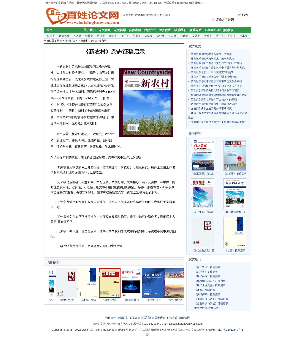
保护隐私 (165, 30)
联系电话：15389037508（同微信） (212, 30)
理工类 (243, 35)
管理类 (195, 85)
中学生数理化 (170, 299)
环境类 (101, 35)
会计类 (184, 35)
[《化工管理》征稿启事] (203, 155)
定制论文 (123, 317)
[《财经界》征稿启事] (235, 155)
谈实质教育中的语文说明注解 (220, 76)
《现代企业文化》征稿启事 (209, 285)
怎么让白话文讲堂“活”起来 (218, 72)
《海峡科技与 (126, 299)
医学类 (232, 35)
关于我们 (164, 15)
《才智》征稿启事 (235, 250)
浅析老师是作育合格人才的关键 (219, 99)
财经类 (51, 35)
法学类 (220, 35)
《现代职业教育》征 (235, 212)
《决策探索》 (105, 299)
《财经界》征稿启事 (235, 173)
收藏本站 (140, 15)
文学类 (125, 35)
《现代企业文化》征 (202, 250)
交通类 (196, 35)
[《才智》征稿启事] (83, 296)
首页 (49, 30)
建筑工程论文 (198, 113)
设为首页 (128, 15)
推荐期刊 (195, 133)
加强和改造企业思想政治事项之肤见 (221, 85)
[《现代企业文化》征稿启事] (62, 296)
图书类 (137, 35)
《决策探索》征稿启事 (207, 294)
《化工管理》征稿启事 (207, 267)
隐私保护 (184, 317)
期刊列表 (70, 40)
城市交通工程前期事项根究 (216, 108)
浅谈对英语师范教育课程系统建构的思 (225, 94)
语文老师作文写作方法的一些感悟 (222, 63)
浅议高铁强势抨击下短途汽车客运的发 (223, 122)
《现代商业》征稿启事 (207, 276)
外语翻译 (196, 94)
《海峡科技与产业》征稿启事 (211, 298)
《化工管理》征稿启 (202, 173)
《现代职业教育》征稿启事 (209, 280)
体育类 (172, 35)
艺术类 (77, 35)
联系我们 (152, 15)
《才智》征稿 (83, 299)
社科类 (208, 35)
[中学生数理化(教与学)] (170, 296)
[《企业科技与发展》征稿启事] (148, 296)
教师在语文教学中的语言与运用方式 (224, 67)
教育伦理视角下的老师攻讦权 (220, 103)
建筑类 (148, 35)
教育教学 (196, 54)
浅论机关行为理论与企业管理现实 (220, 90)
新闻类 (113, 35)
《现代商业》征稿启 (202, 212)
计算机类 (64, 35)
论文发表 (105, 30)
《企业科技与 (148, 299)
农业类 (160, 35)
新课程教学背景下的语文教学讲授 (222, 81)
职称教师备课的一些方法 (217, 54)
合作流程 (135, 30)
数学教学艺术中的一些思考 (218, 58)
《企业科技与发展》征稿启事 (211, 303)
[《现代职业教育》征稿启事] (235, 193)
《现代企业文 (62, 299)
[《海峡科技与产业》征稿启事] (126, 296)
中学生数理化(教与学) (206, 308)
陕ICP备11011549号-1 (230, 329)
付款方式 (150, 30)
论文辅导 (120, 30)
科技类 (89, 35)
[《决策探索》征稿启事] (105, 296)
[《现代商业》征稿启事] (203, 193)
